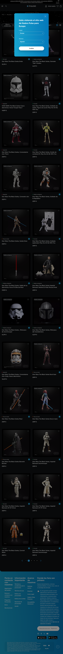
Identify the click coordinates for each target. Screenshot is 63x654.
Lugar (21, 30)
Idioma (21, 38)
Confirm (31, 48)
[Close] (45, 16)
